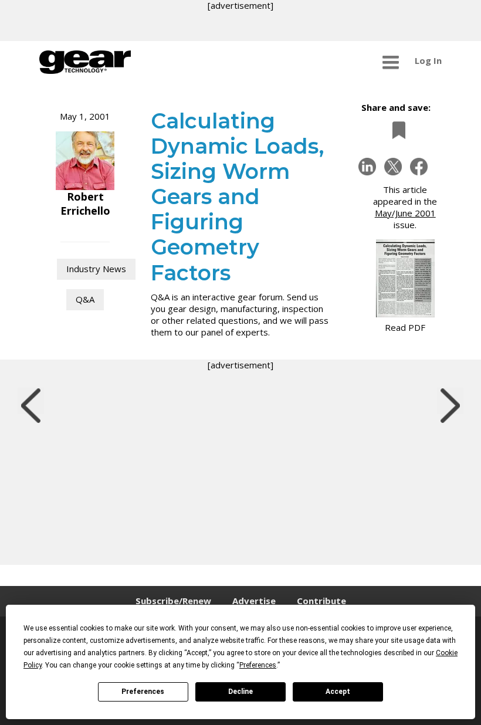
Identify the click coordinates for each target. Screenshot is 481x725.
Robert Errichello (85, 203)
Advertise (254, 601)
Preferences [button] (257, 665)
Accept (338, 691)
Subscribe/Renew (173, 601)
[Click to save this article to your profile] (396, 130)
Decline (240, 691)
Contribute (321, 601)
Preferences (142, 691)
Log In (428, 60)
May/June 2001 (405, 213)
